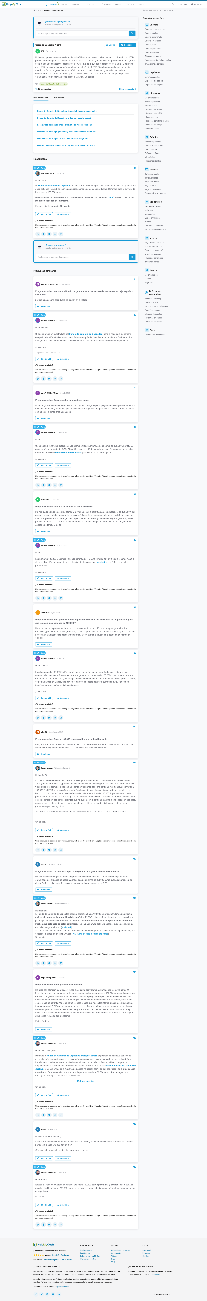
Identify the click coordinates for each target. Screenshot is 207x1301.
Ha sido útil (45, 214)
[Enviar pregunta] (132, 33)
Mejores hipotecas (152, 97)
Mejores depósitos (152, 77)
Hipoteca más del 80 (153, 113)
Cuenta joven (150, 44)
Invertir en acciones (153, 254)
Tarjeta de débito (152, 181)
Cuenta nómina (151, 33)
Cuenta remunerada (153, 36)
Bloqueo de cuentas (153, 313)
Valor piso (149, 210)
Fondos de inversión (153, 246)
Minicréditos (150, 157)
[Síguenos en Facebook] (35, 1294)
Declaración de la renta (155, 334)
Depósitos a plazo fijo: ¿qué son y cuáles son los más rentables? (66, 131)
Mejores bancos (151, 274)
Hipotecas (90, 4)
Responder (129, 44)
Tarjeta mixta (150, 185)
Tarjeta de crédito (152, 174)
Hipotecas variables (153, 109)
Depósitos (76, 4)
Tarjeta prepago (151, 177)
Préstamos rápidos (153, 160)
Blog (185, 4)
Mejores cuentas (85, 1081)
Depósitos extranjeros (154, 84)
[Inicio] (12, 4)
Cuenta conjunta (152, 52)
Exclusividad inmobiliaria (155, 229)
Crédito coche (151, 149)
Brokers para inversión (154, 250)
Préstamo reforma (152, 153)
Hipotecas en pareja (153, 124)
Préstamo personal (153, 141)
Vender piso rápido (153, 206)
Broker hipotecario (152, 101)
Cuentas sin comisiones (155, 29)
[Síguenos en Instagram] (47, 1294)
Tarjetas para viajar (153, 189)
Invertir (130, 4)
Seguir (111, 44)
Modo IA (53, 4)
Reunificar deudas (152, 310)
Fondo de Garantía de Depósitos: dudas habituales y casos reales (67, 111)
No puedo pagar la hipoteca (156, 306)
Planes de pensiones (154, 257)
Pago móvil (149, 282)
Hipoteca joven (151, 117)
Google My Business (60, 1255)
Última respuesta (126, 89)
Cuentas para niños (153, 48)
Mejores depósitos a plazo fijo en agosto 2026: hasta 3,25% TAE (66, 145)
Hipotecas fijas (151, 105)
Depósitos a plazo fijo (154, 80)
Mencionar (64, 214)
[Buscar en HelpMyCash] (173, 4)
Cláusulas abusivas (153, 321)
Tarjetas (118, 4)
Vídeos (114, 1256)
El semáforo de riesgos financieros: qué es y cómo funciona (64, 124)
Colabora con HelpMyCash (90, 1256)
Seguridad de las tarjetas (155, 193)
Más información (41, 97)
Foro (180, 4)
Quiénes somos (86, 1250)
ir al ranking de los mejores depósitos (90, 933)
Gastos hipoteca (152, 128)
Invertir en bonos (152, 261)
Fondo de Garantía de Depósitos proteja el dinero (72, 1055)
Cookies (145, 1256)
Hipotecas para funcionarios (157, 120)
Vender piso (150, 214)
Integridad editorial (151, 10)
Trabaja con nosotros (88, 1259)
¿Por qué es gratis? (167, 10)
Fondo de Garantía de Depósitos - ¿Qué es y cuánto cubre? (64, 118)
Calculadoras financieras (120, 1250)
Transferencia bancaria (154, 63)
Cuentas (63, 4)
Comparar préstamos (154, 145)
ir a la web (67, 927)
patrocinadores (63, 1286)
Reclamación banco (153, 317)
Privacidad (146, 1253)
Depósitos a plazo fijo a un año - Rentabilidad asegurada (63, 138)
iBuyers (148, 221)
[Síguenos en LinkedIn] (58, 1294)
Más (141, 4)
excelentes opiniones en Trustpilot (58, 1259)
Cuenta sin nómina (153, 40)
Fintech (148, 278)
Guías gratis (116, 1253)
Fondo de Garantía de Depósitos (53, 84)
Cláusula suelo (151, 302)
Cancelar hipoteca (152, 217)
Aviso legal (146, 1250)
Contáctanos (85, 1253)
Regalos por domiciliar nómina (158, 60)
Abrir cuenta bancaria (154, 56)
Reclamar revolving (153, 298)
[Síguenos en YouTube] (53, 1294)
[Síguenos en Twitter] (41, 1294)
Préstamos (105, 4)
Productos (59, 97)
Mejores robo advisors (154, 242)
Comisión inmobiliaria (154, 225)
